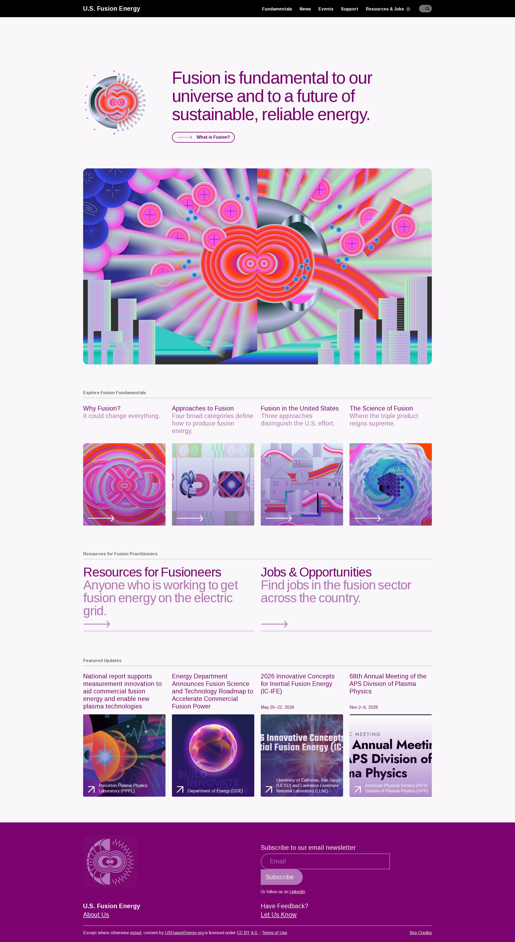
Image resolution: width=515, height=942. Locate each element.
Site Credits (420, 932)
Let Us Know (279, 914)
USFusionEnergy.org (184, 932)
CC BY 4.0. (247, 932)
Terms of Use (274, 932)
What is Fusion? (213, 137)
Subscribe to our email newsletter (308, 847)
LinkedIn (297, 891)
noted (135, 932)
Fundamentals (277, 9)
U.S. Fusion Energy (111, 8)
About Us (96, 914)
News (305, 9)
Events (325, 9)
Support (349, 9)
